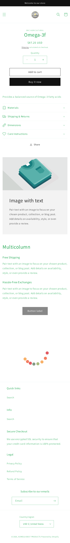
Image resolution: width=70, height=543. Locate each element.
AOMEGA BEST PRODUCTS (29, 536)
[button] (4, 14)
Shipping (25, 47)
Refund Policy (14, 471)
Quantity (35, 52)
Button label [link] (35, 310)
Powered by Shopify (50, 536)
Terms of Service (16, 479)
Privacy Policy (14, 463)
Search (10, 397)
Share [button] (37, 144)
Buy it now (35, 81)
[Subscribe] (54, 501)
